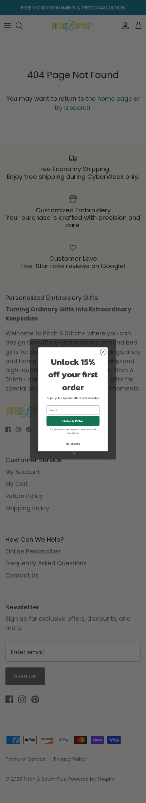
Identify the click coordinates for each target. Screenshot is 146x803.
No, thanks (73, 444)
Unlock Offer (72, 421)
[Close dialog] (103, 352)
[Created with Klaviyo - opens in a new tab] (73, 453)
